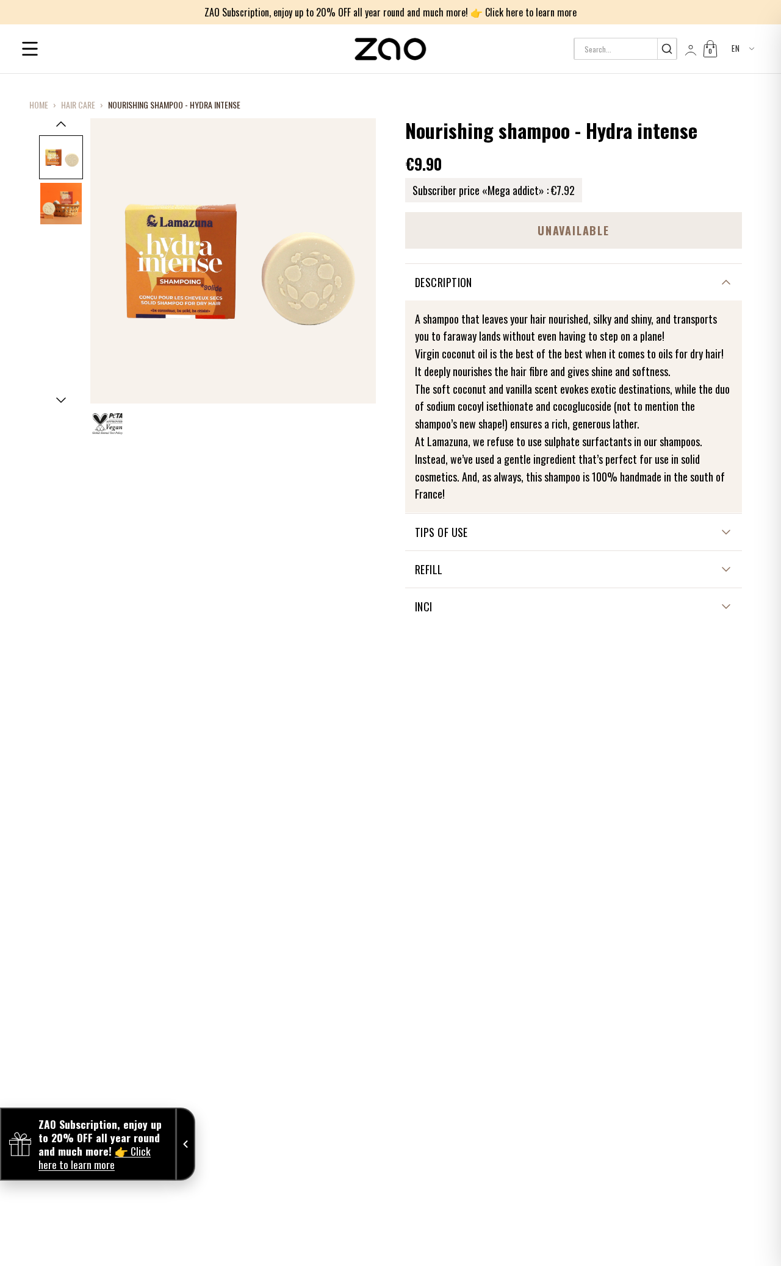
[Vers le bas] (61, 400)
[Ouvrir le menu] (30, 48)
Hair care (78, 105)
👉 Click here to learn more (523, 12)
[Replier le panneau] (185, 1144)
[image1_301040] (61, 157)
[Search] (666, 48)
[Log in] (689, 48)
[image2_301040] (61, 203)
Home (38, 105)
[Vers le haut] (61, 123)
